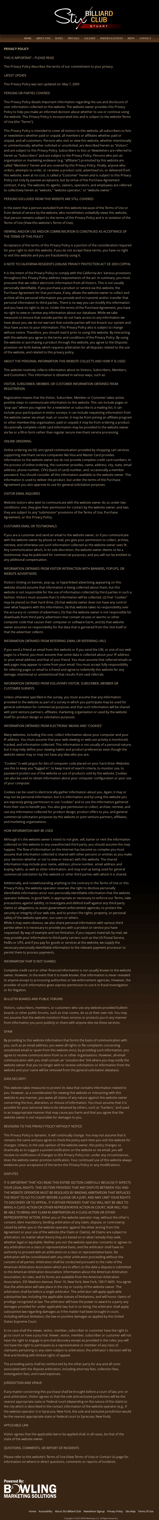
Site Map (130, 1511)
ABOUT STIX (43, 38)
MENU (131, 38)
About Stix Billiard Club (68, 1511)
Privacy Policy (115, 1511)
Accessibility (45, 1511)
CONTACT (145, 38)
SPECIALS (73, 38)
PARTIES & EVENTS (111, 38)
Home (32, 1511)
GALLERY (90, 38)
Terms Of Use (145, 1511)
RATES (59, 38)
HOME (27, 38)
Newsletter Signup (94, 1511)
